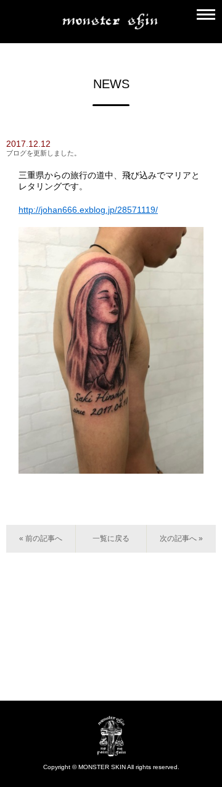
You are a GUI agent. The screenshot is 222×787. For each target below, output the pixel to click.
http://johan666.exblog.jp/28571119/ (88, 210)
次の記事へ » (181, 538)
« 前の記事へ (40, 538)
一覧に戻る (111, 538)
